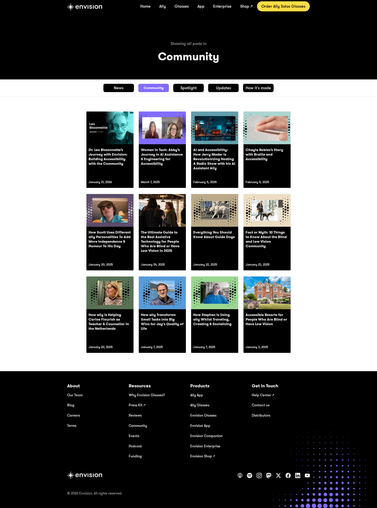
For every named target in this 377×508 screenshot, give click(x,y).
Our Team (75, 395)
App (200, 6)
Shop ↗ (246, 6)
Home (145, 6)
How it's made (258, 87)
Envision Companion (206, 436)
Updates (223, 87)
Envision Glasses (203, 415)
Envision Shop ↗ (202, 456)
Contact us (260, 405)
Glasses (182, 6)
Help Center (263, 395)
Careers (73, 415)
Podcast (135, 446)
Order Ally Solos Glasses (283, 6)
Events (134, 436)
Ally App (196, 395)
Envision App (200, 425)
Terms (71, 425)
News (118, 87)
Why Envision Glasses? (147, 395)
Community (154, 88)
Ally (162, 6)
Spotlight (188, 87)
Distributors (261, 415)
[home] (84, 6)
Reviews (135, 415)
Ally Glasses (199, 405)
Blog (70, 405)
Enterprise (222, 6)
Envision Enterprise (205, 446)
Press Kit (137, 405)
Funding (135, 456)
